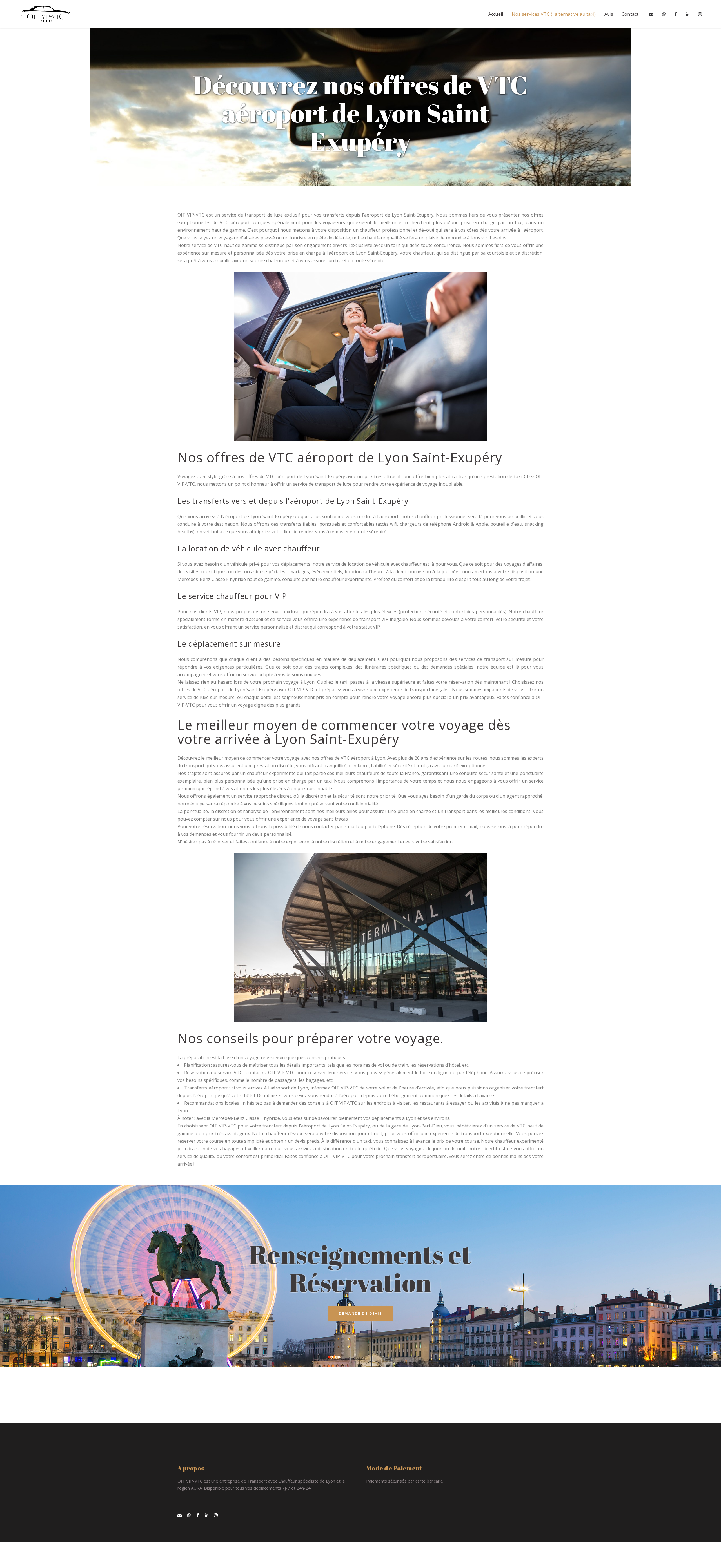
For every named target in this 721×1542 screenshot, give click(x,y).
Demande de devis (360, 1313)
